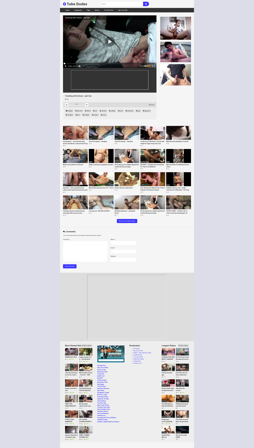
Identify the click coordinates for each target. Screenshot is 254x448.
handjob (70, 115)
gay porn (147, 111)
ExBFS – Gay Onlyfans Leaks (142, 353)
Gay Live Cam (122, 10)
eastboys (130, 111)
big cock (79, 111)
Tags (88, 10)
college (113, 111)
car (96, 111)
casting (103, 111)
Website (113, 256)
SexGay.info (137, 361)
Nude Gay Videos (138, 359)
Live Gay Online (138, 357)
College (69, 111)
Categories (78, 10)
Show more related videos (127, 221)
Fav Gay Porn (108, 10)
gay (139, 111)
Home (67, 10)
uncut (104, 115)
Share (152, 105)
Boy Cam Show (138, 350)
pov (78, 115)
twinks (96, 115)
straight (86, 115)
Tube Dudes (76, 3)
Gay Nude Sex (137, 355)
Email (113, 248)
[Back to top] (247, 442)
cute (121, 111)
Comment (66, 239)
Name (113, 239)
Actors (97, 10)
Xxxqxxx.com (137, 363)
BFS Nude (136, 348)
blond (88, 111)
